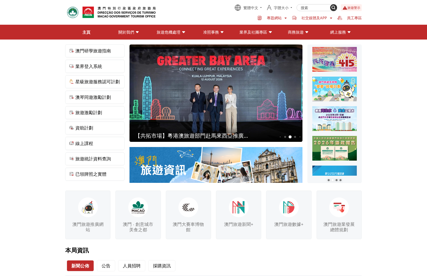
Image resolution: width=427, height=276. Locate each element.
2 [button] (285, 137)
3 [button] (290, 137)
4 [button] (295, 137)
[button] (329, 180)
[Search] (333, 7)
